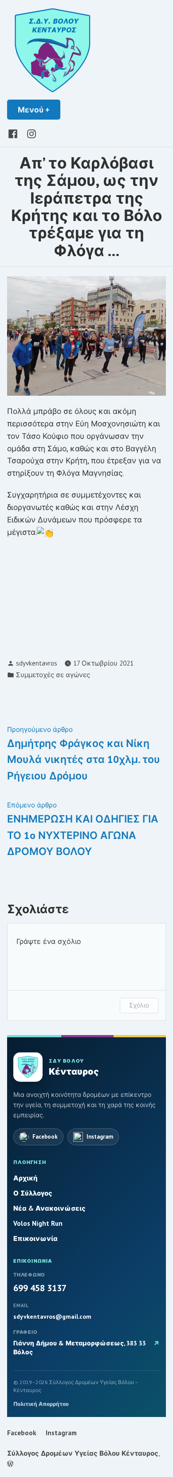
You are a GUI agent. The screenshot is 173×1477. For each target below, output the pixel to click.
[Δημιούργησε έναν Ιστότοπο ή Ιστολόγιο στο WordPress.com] (10, 1464)
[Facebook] (14, 133)
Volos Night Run (38, 1223)
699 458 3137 (40, 1288)
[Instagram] (29, 133)
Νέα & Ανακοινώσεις (49, 1208)
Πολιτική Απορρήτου (41, 1404)
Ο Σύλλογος (32, 1193)
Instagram (61, 1433)
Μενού (39, 109)
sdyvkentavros (36, 663)
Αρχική (25, 1178)
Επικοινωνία (35, 1238)
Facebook (21, 1433)
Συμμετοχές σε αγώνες (53, 674)
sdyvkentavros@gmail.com (52, 1316)
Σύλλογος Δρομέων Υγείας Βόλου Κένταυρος (82, 1453)
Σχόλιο (139, 1005)
